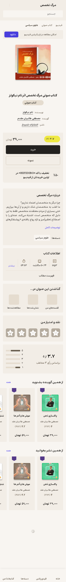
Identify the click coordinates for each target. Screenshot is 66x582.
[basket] (14, 5)
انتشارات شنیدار (30, 125)
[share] (24, 86)
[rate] (55, 332)
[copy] (9, 175)
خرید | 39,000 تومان (33, 577)
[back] (60, 5)
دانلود (13, 34)
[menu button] (5, 5)
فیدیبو (59, 25)
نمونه (30, 161)
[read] (14, 299)
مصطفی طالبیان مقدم (28, 118)
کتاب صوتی (47, 25)
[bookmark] (41, 86)
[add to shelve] (52, 299)
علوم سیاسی (31, 25)
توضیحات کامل (52, 228)
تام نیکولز (28, 112)
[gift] (33, 86)
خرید (33, 150)
